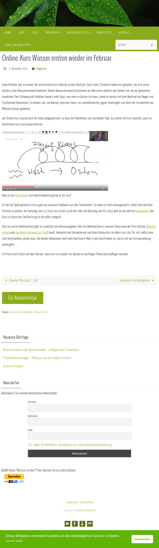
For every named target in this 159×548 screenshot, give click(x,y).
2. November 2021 (18, 68)
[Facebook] (74, 522)
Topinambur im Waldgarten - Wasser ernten (28, 311)
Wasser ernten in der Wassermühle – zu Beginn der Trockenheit (41, 349)
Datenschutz (86, 501)
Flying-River (21, 194)
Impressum (72, 501)
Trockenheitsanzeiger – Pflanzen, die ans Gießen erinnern (37, 357)
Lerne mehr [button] (14, 541)
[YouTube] (67, 522)
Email (30, 428)
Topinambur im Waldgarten (135, 279)
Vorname (32, 400)
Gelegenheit (142, 210)
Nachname (32, 414)
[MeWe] (82, 522)
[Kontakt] (89, 522)
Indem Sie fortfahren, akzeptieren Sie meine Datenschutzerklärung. (72, 444)
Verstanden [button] (142, 539)
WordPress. (91, 509)
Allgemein (41, 68)
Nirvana (80, 509)
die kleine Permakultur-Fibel (31, 231)
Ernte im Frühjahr (13, 365)
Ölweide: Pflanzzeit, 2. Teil (22, 279)
